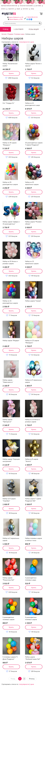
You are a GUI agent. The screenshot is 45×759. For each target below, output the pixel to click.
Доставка (38, 5)
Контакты (25, 9)
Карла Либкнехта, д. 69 (16, 17)
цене (32, 42)
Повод (5, 29)
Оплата (3, 9)
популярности (24, 42)
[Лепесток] (41, 13)
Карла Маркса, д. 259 (15, 19)
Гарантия (11, 9)
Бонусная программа (26, 5)
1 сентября (18, 29)
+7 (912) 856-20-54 (32, 17)
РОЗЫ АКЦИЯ (34, 29)
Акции (18, 9)
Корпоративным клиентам (9, 5)
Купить (11, 73)
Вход (32, 9)
